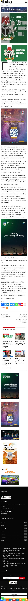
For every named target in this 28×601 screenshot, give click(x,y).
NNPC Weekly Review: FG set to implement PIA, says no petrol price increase (21, 319)
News (2, 525)
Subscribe (22, 578)
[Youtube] (22, 304)
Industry (6, 334)
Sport (2, 540)
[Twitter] (5, 304)
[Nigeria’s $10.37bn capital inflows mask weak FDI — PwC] (20, 336)
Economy (3, 537)
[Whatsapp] (16, 304)
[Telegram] (13, 304)
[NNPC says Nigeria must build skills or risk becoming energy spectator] (20, 353)
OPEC (2, 531)
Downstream (4, 528)
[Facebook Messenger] (11, 304)
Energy (2, 534)
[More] (7, 308)
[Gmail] (25, 304)
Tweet (3, 308)
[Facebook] (2, 304)
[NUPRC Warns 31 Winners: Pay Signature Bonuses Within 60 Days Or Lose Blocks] (8, 353)
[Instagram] (19, 304)
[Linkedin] (8, 304)
